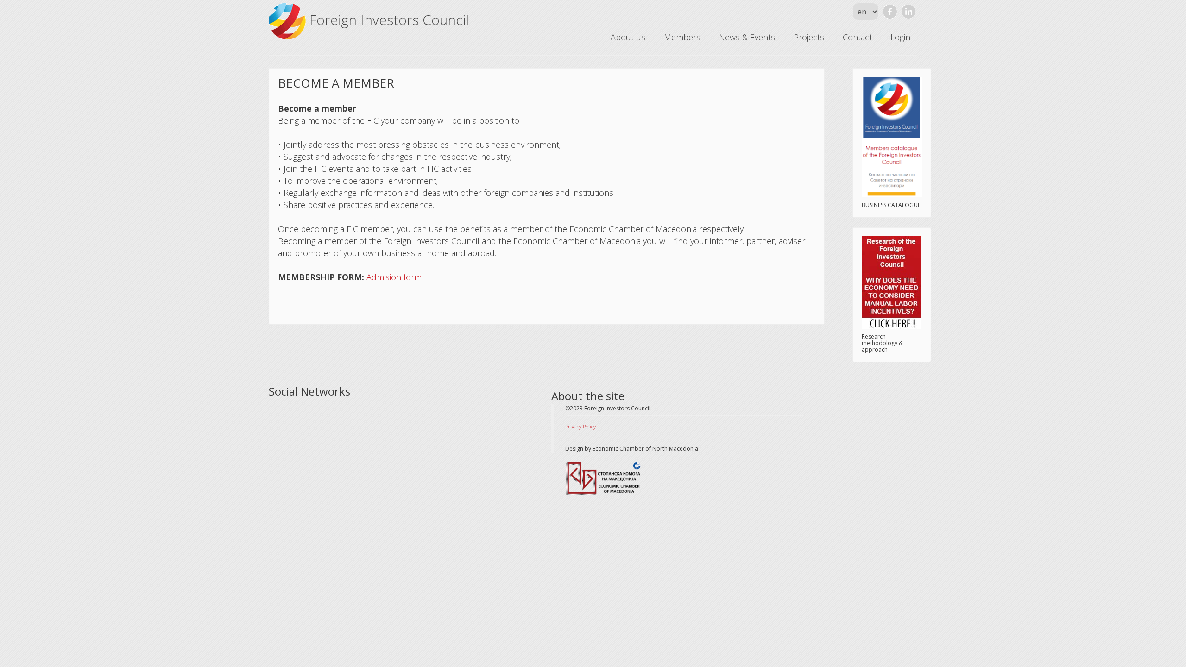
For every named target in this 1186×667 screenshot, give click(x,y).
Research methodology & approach (882, 343)
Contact (857, 37)
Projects (809, 37)
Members (682, 37)
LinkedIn (908, 12)
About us (628, 37)
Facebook (890, 12)
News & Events (747, 37)
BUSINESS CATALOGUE (891, 204)
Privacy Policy (580, 426)
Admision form (394, 277)
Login (900, 37)
